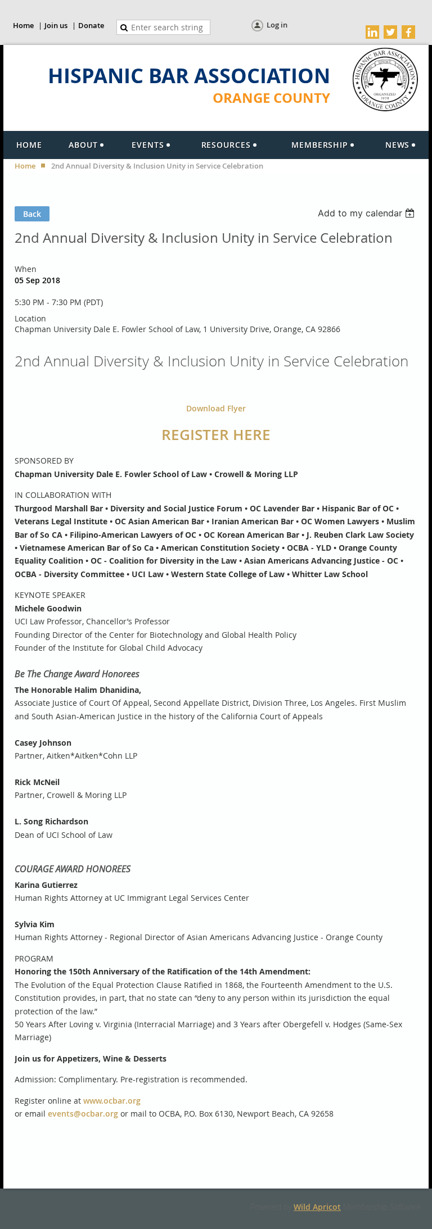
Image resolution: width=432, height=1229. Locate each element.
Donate (91, 25)
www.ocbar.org (112, 1100)
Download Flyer (216, 408)
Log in (277, 25)
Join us (56, 25)
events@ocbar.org (83, 1113)
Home (23, 25)
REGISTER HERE (216, 435)
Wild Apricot (317, 1206)
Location (30, 318)
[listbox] (367, 213)
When (26, 269)
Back (32, 213)
